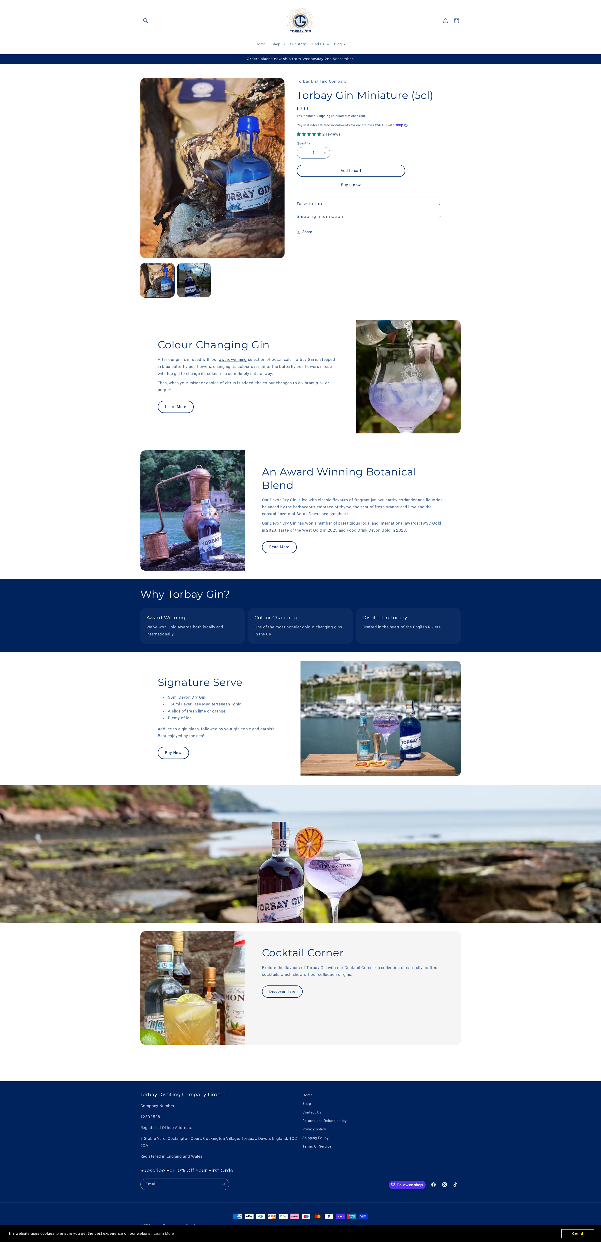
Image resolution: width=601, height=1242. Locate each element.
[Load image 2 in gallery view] (194, 280)
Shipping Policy (315, 1138)
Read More (279, 547)
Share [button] (307, 232)
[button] (145, 20)
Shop (306, 1104)
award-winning (233, 359)
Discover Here (282, 991)
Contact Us (311, 1112)
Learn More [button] (164, 1233)
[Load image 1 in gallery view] (157, 280)
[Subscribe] (223, 1184)
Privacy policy (314, 1129)
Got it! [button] (577, 1233)
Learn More (175, 407)
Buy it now (351, 185)
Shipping (323, 116)
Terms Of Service (316, 1146)
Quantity (303, 143)
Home (307, 1095)
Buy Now (173, 752)
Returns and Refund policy (324, 1121)
